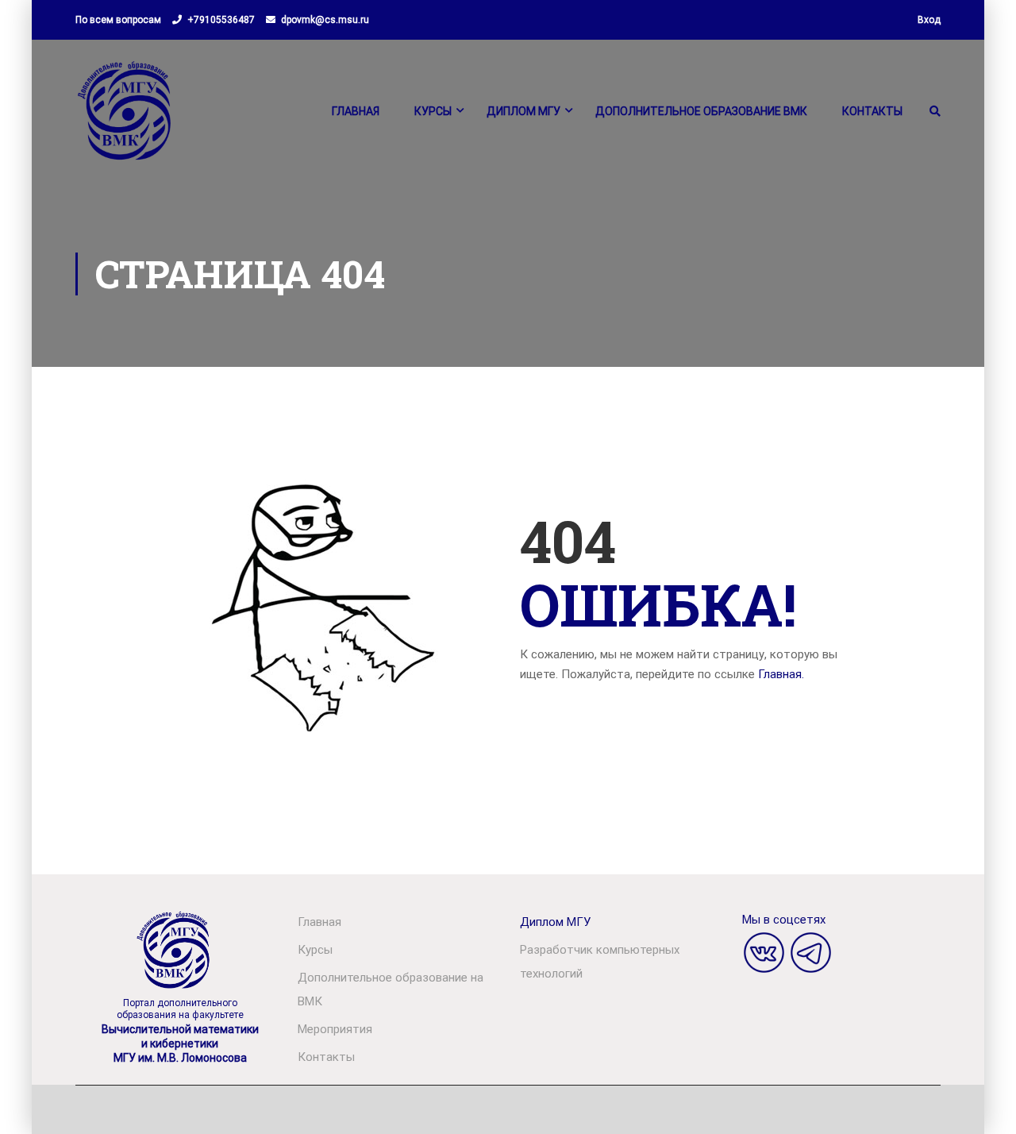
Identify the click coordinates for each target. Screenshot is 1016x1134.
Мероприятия (335, 1029)
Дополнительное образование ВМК (701, 111)
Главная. (781, 674)
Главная (355, 111)
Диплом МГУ (523, 111)
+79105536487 (221, 19)
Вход (929, 19)
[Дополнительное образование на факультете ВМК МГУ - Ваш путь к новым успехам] (126, 118)
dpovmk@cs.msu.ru (325, 19)
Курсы (433, 111)
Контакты (872, 111)
